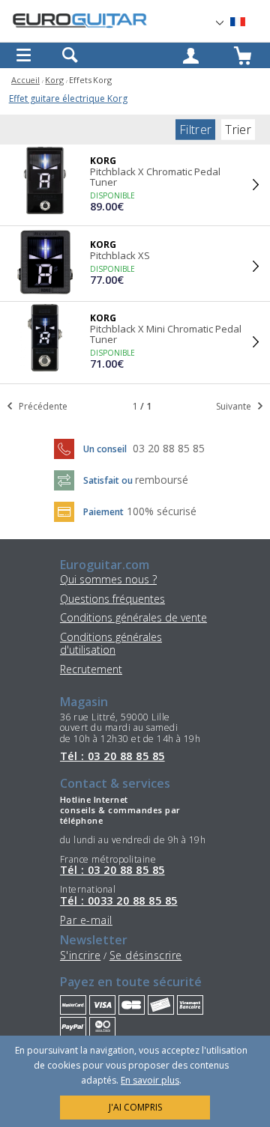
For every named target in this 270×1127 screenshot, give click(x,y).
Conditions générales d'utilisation (111, 643)
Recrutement (91, 669)
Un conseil (106, 449)
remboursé (161, 480)
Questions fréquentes (112, 599)
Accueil (25, 79)
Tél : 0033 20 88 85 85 (119, 901)
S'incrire (80, 955)
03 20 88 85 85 (169, 448)
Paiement (103, 511)
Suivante (235, 406)
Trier (238, 129)
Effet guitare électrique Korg (68, 98)
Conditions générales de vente (133, 617)
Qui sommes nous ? (108, 579)
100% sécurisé (161, 511)
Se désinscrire (146, 955)
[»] (246, 22)
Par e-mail (86, 920)
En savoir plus (150, 1080)
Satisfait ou (109, 480)
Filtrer (195, 129)
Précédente (42, 406)
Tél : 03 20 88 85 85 (112, 756)
